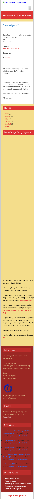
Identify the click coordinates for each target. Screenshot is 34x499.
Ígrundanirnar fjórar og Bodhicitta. (15, 486)
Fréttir (6, 119)
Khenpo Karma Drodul (12, 478)
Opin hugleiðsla (9, 447)
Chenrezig (7, 57)
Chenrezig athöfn (10, 440)
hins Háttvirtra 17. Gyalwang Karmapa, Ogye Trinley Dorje (18, 310)
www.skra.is (7, 417)
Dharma (7, 116)
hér (4, 337)
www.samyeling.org (26, 300)
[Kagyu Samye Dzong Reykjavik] (14, 2)
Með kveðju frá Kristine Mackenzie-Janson (18, 484)
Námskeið (8, 124)
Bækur (7, 114)
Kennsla (7, 121)
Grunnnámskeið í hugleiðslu (13, 489)
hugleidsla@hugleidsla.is (17, 496)
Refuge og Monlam (11, 481)
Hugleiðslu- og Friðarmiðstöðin (11, 48)
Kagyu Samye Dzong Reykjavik (17, 15)
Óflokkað (7, 126)
